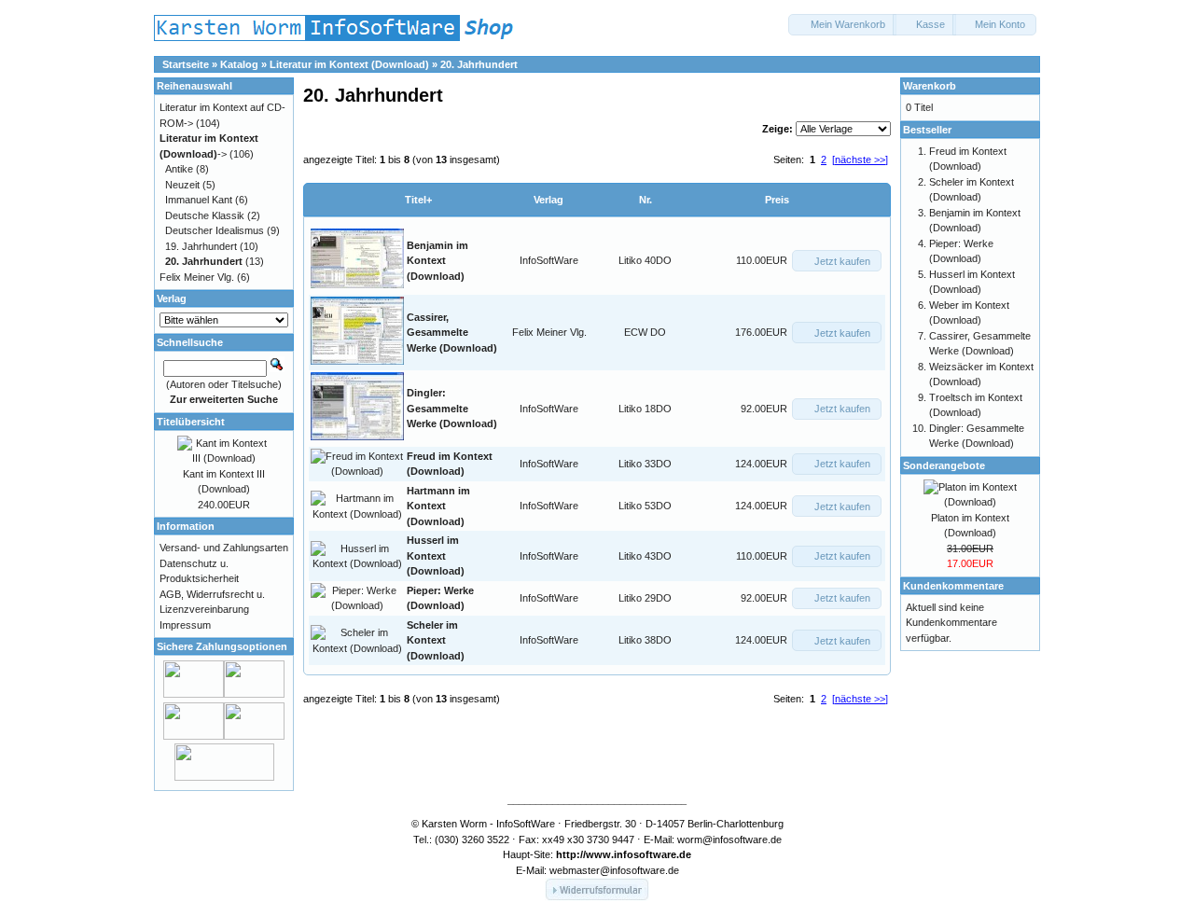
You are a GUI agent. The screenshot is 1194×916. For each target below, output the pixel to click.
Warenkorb (929, 85)
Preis (777, 199)
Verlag (548, 199)
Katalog (239, 64)
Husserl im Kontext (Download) (436, 555)
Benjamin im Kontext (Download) (437, 261)
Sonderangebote (944, 465)
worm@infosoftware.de (729, 839)
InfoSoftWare (549, 260)
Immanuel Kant (198, 199)
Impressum (185, 625)
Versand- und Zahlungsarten (224, 547)
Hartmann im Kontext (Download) (438, 506)
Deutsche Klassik (204, 215)
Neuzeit (182, 184)
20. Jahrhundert (479, 64)
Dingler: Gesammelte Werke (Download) (452, 408)
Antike (179, 168)
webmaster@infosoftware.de (614, 870)
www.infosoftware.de (638, 854)
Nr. (645, 199)
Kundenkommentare (953, 585)
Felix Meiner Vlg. (549, 332)
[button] (842, 24)
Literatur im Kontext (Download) (349, 64)
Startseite (185, 64)
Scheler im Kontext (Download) (436, 640)
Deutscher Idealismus (214, 230)
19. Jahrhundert (201, 246)
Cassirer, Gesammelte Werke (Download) (452, 333)
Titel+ (418, 199)
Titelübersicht (191, 421)
